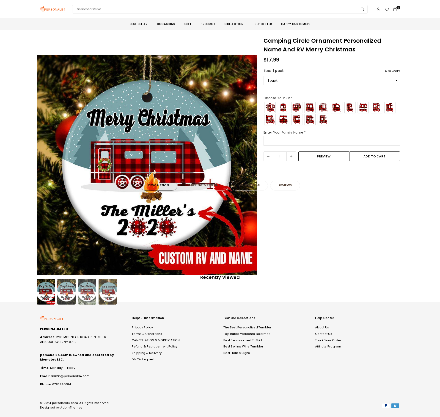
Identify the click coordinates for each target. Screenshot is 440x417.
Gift (187, 24)
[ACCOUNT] (378, 9)
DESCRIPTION (158, 185)
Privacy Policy (142, 327)
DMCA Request (143, 359)
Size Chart (392, 71)
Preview (323, 156)
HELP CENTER (262, 24)
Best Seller (138, 24)
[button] (250, 166)
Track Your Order (328, 340)
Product (208, 24)
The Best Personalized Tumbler (247, 327)
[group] (147, 165)
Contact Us (323, 334)
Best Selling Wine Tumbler (243, 346)
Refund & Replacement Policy (155, 346)
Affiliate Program (328, 346)
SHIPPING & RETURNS (204, 185)
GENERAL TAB (249, 185)
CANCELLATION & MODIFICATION (156, 340)
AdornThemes (71, 407)
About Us (322, 327)
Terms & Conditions (147, 334)
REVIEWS (285, 185)
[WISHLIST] (386, 9)
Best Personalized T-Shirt (242, 340)
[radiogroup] (332, 114)
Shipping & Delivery (147, 353)
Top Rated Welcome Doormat (246, 334)
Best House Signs (236, 353)
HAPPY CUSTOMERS (296, 24)
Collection (233, 24)
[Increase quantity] (291, 156)
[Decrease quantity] (268, 156)
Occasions (166, 24)
